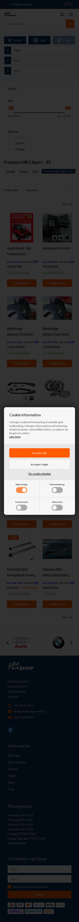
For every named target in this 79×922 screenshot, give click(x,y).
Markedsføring (57, 484)
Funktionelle (21, 502)
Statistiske (57, 502)
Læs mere (15, 436)
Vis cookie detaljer (39, 473)
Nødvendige (22, 484)
